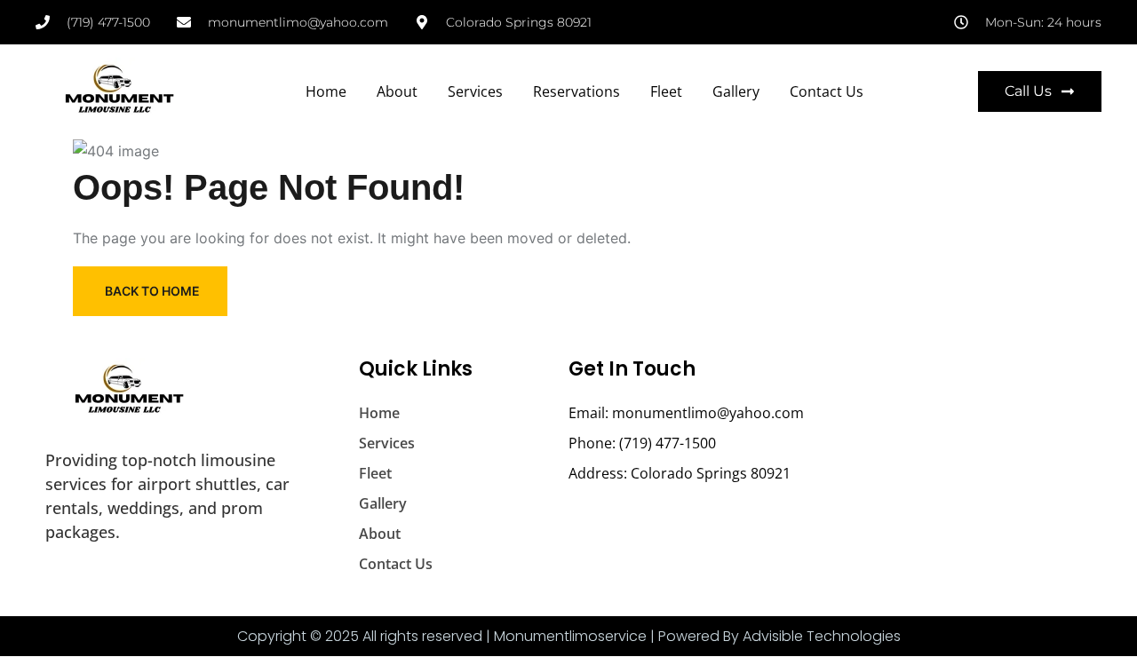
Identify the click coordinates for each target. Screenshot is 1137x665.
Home (326, 91)
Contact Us (826, 91)
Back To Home (152, 290)
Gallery (735, 91)
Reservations (576, 91)
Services (475, 91)
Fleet (666, 91)
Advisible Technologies (822, 636)
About (397, 91)
